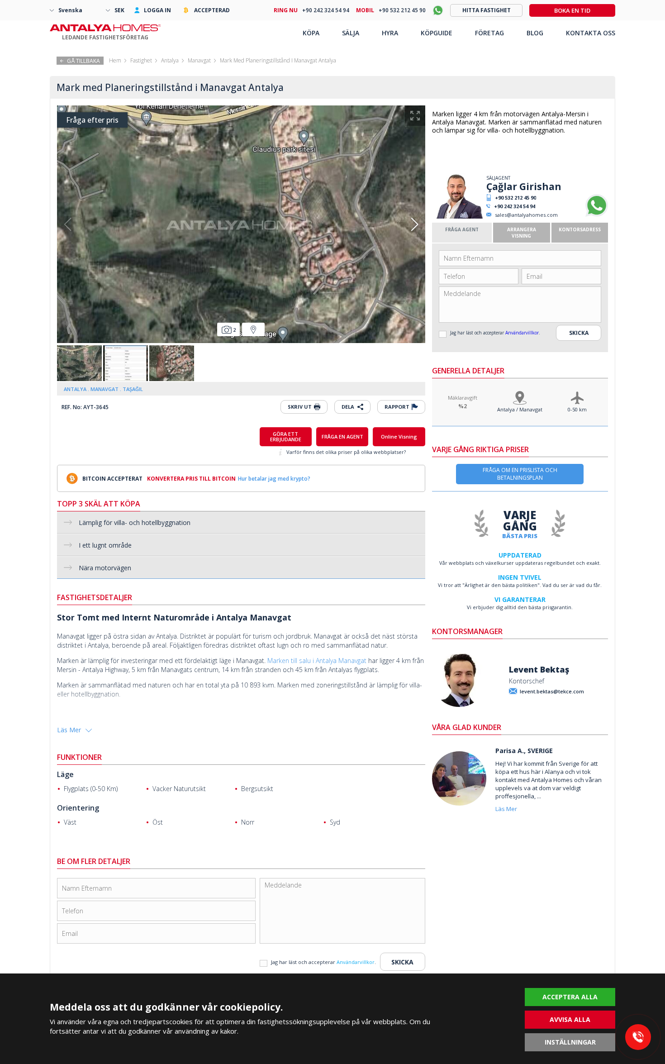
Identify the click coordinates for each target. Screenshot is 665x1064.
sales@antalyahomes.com (526, 214)
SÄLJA (350, 33)
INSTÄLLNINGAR (570, 1042)
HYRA (390, 33)
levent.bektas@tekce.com (552, 691)
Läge (65, 774)
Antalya (170, 60)
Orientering (78, 808)
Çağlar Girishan (523, 186)
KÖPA (311, 33)
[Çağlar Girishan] (458, 216)
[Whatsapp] (596, 214)
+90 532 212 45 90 (515, 197)
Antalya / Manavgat (519, 409)
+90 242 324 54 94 (514, 206)
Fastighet (141, 60)
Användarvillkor (522, 332)
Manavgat (199, 60)
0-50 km (577, 409)
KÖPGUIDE (436, 33)
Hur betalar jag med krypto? (274, 478)
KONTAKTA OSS (590, 33)
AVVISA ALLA (570, 1019)
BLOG (535, 33)
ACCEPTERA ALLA (570, 996)
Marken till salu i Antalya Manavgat (316, 660)
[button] (414, 224)
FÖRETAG (489, 33)
